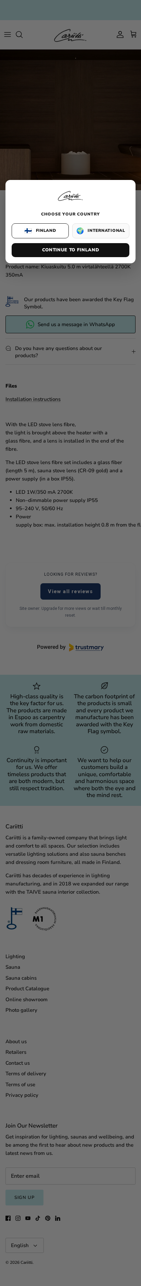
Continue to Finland (70, 250)
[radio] (40, 230)
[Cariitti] (70, 201)
